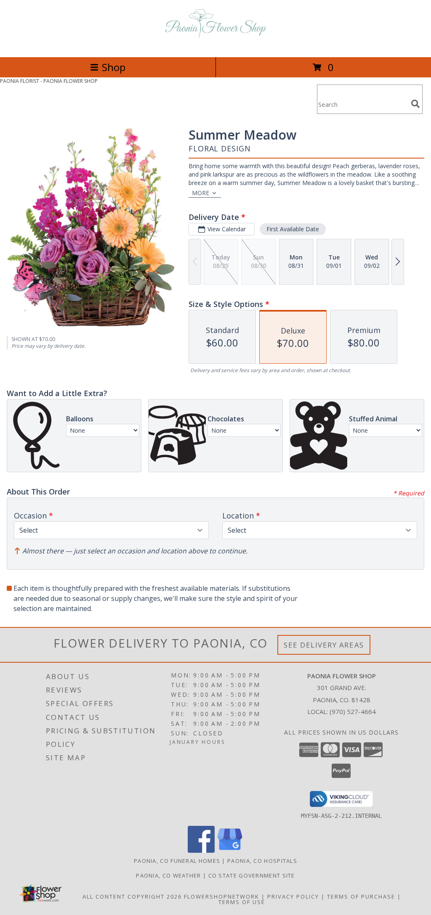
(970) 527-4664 (353, 711)
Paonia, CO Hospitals (262, 861)
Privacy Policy (293, 896)
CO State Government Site (251, 875)
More (200, 193)
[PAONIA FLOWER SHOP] (215, 45)
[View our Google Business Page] (229, 850)
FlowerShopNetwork (221, 896)
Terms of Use (241, 902)
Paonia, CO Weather (168, 875)
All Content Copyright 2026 (132, 896)
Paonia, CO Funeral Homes (177, 861)
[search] (415, 103)
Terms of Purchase (361, 896)
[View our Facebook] (201, 850)
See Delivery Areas (324, 645)
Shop (113, 67)
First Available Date (292, 229)
